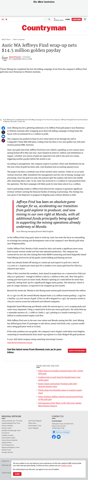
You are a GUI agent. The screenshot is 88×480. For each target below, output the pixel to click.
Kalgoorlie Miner (7, 442)
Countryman (5, 433)
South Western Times (34, 425)
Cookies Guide (66, 466)
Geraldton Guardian (8, 435)
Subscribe (77, 19)
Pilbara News (32, 423)
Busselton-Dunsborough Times (11, 430)
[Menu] (3, 19)
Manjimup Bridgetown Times (10, 447)
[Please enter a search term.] (49, 19)
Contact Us (5, 461)
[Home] (6, 19)
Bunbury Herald (6, 428)
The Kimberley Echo (8, 445)
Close (17, 474)
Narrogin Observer (7, 452)
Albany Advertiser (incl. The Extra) (12, 421)
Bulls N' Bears (6, 39)
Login (67, 19)
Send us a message (62, 432)
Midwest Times (6, 450)
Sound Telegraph (33, 428)
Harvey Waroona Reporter (9, 440)
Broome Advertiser (7, 425)
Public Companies (19, 39)
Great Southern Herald (8, 438)
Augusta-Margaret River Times (11, 423)
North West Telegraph (34, 421)
